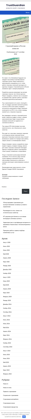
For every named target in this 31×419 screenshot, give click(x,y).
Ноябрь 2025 (7, 273)
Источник (4, 174)
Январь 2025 (7, 300)
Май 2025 (6, 285)
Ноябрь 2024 (7, 308)
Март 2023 (6, 370)
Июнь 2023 (6, 358)
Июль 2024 (6, 320)
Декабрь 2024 (7, 304)
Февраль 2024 (7, 339)
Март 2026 (6, 262)
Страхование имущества (10, 407)
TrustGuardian (15, 5)
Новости (5, 384)
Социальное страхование (10, 395)
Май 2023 (6, 362)
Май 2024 (6, 327)
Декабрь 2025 (7, 269)
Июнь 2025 (6, 281)
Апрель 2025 (7, 289)
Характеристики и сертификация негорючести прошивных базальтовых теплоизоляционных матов (16, 225)
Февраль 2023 (7, 374)
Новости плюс (7, 387)
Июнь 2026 (6, 250)
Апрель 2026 (7, 258)
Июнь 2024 (6, 323)
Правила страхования (9, 391)
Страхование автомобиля (10, 399)
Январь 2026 (7, 266)
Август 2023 (6, 351)
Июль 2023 (6, 354)
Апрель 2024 (7, 331)
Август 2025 (6, 277)
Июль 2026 (6, 246)
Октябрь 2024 (7, 312)
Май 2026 (6, 254)
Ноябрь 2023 (7, 343)
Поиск (4, 187)
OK (24, 416)
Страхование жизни (9, 403)
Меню (27, 13)
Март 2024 (6, 335)
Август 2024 (6, 316)
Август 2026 (6, 242)
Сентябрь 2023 (7, 347)
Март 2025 (6, 293)
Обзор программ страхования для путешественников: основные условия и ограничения (15, 205)
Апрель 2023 (7, 366)
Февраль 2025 (7, 296)
